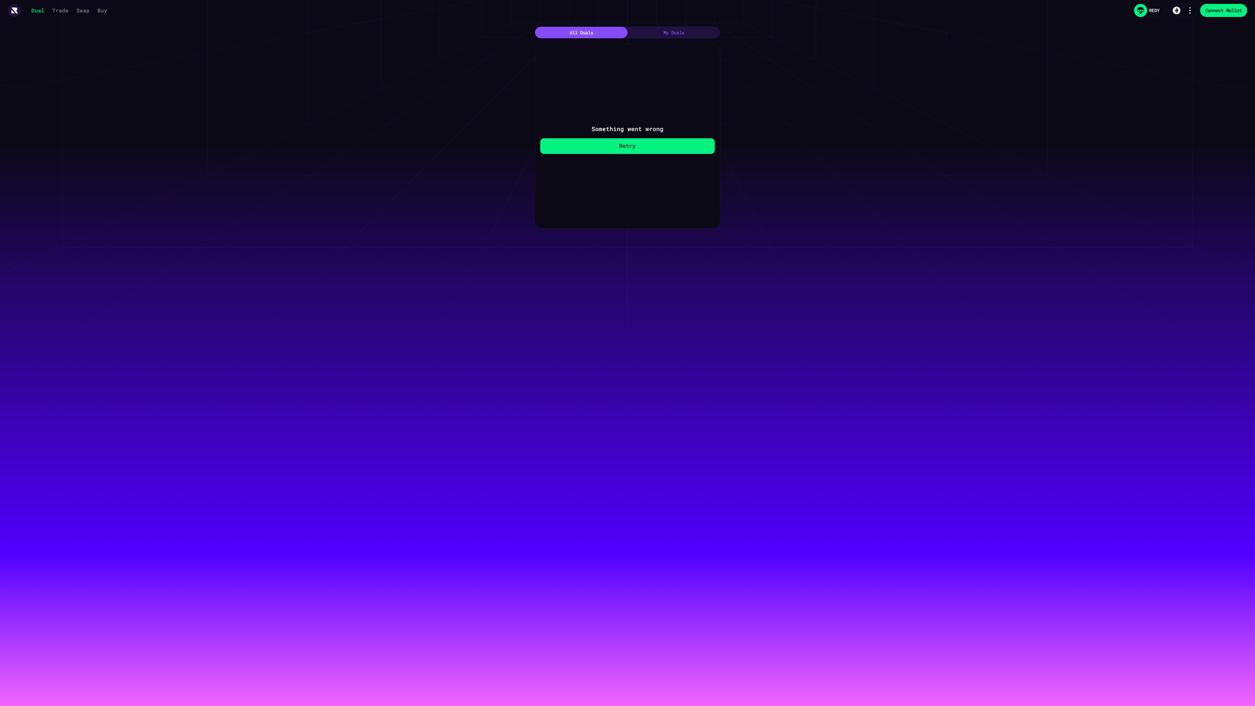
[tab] (581, 32)
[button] (14, 10)
